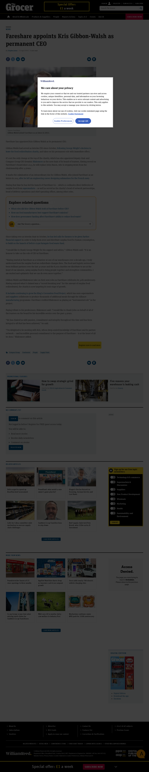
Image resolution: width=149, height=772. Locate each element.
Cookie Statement (75, 113)
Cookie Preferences (63, 121)
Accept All (83, 121)
